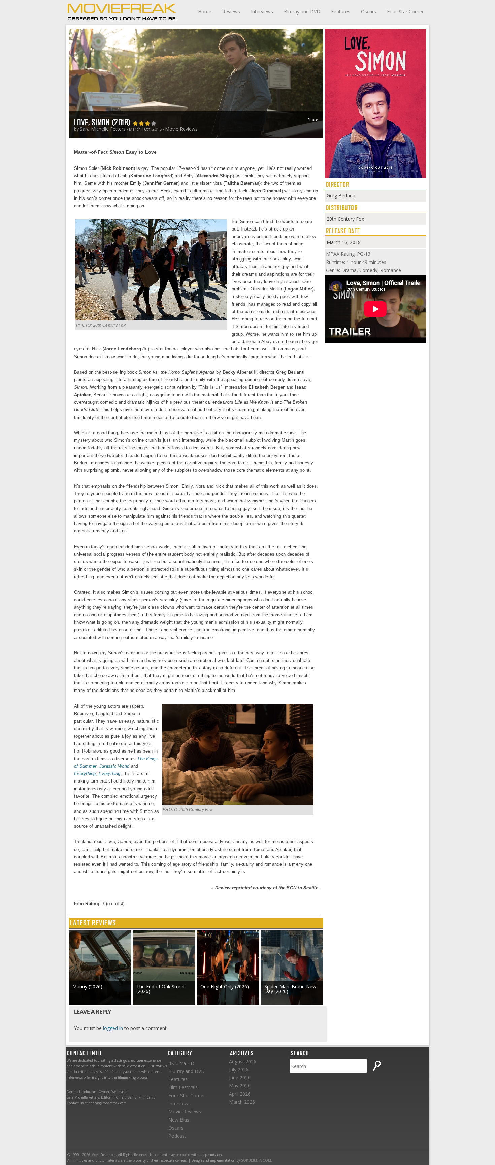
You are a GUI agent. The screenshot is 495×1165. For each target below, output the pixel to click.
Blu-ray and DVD (302, 11)
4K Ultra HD (181, 1063)
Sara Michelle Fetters (103, 129)
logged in (113, 1028)
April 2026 (240, 1094)
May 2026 (240, 1085)
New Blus (178, 1119)
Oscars (368, 11)
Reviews (231, 11)
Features (340, 11)
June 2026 (240, 1077)
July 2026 (239, 1069)
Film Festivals (183, 1087)
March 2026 (242, 1102)
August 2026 (242, 1061)
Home (204, 11)
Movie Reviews (181, 129)
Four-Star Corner (405, 11)
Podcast (177, 1136)
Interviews (262, 11)
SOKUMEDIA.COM (256, 1160)
